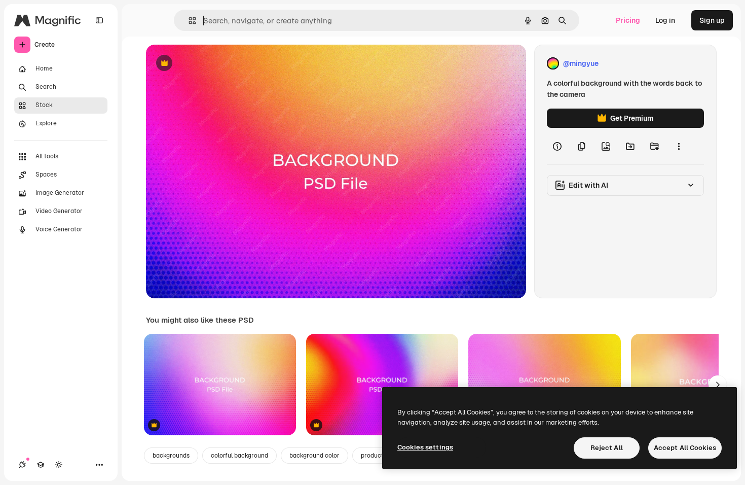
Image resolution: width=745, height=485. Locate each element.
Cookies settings (425, 447)
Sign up (712, 20)
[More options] (678, 146)
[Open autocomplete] (188, 20)
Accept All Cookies (685, 447)
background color (314, 456)
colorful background (239, 456)
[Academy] (40, 465)
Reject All (606, 447)
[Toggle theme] (59, 465)
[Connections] (22, 465)
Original (211, 63)
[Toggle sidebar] (99, 20)
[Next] (718, 384)
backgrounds (171, 456)
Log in (665, 20)
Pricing (628, 20)
